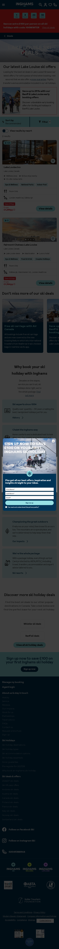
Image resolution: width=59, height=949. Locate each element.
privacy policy (33, 507)
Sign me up (29, 503)
